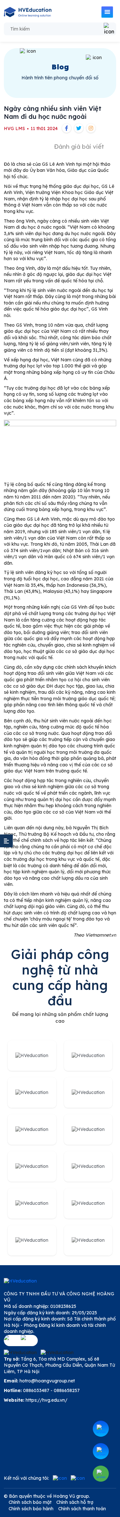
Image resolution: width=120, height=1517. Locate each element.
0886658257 (67, 1390)
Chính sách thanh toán (82, 1509)
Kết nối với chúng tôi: (26, 1478)
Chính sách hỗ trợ (74, 1502)
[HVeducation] (28, 12)
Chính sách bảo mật (30, 1502)
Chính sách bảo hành (31, 1509)
